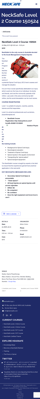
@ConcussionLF (24, 362)
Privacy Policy (20, 394)
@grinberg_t (32, 364)
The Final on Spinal (10, 354)
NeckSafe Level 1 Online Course (14, 324)
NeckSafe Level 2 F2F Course (13, 333)
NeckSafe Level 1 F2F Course (13, 330)
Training (6, 351)
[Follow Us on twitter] (10, 315)
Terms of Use (20, 396)
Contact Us (20, 397)
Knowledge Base (9, 345)
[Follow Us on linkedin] (7, 315)
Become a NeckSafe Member (13, 348)
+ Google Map (11, 281)
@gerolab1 (9, 367)
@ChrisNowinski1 (12, 362)
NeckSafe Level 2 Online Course (14, 327)
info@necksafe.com (11, 311)
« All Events (6, 32)
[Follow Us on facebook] (3, 315)
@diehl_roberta (22, 364)
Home (20, 392)
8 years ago (7, 369)
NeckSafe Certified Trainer (12, 336)
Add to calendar (11, 214)
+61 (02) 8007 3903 (11, 308)
